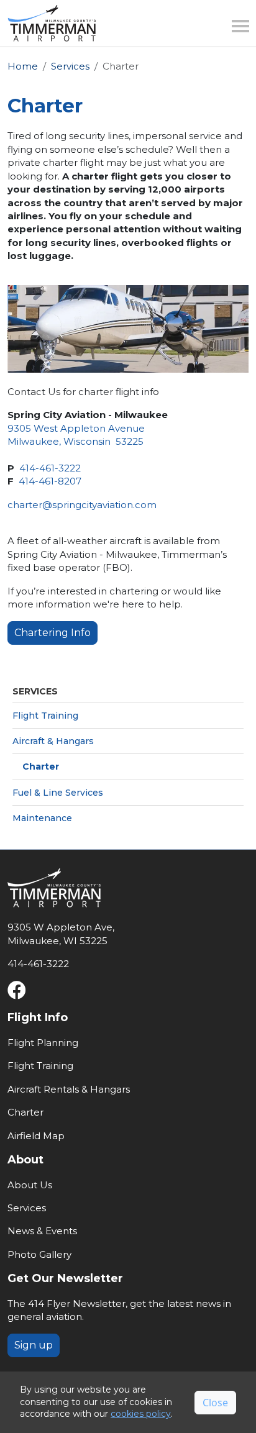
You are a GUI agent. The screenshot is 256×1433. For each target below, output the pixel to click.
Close (215, 1402)
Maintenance (42, 818)
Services (70, 66)
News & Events (42, 1231)
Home (22, 66)
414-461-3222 (50, 468)
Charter (40, 766)
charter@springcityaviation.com (82, 505)
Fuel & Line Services (57, 792)
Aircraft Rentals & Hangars (68, 1089)
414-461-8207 (50, 481)
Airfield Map (36, 1136)
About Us (29, 1185)
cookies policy (141, 1413)
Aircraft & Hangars (53, 741)
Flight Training (45, 715)
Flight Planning (42, 1043)
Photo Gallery (39, 1254)
